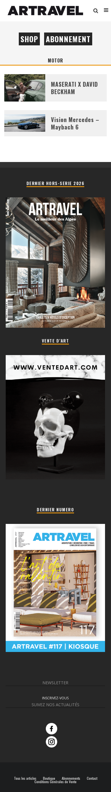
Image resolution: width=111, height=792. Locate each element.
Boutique (49, 778)
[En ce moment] (55, 650)
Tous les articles (25, 778)
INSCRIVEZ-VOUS (55, 698)
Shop (29, 38)
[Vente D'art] (55, 478)
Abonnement (68, 38)
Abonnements (71, 778)
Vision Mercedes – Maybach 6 (75, 123)
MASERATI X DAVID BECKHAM (74, 88)
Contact (92, 778)
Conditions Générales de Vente (55, 781)
